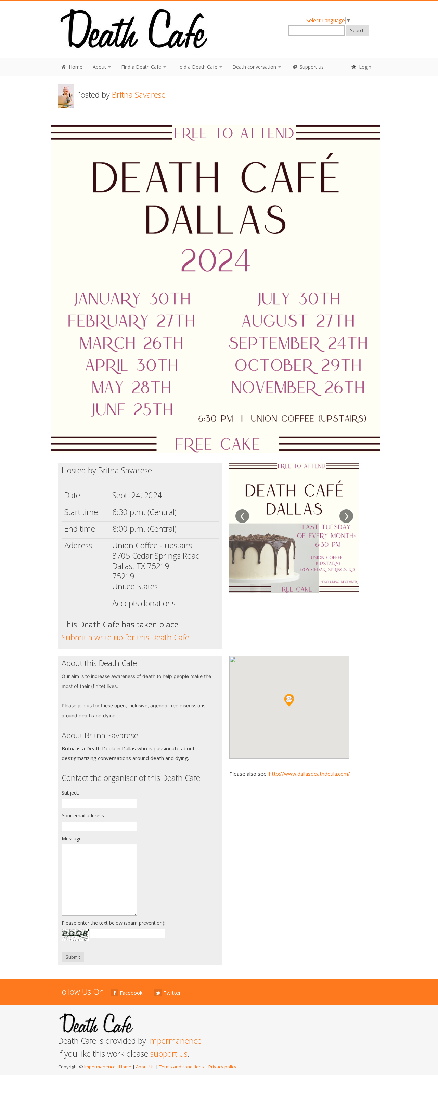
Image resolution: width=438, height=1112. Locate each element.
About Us (145, 1066)
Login (364, 67)
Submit (73, 957)
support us (169, 1053)
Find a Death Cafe (142, 67)
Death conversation (255, 67)
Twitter (172, 992)
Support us (311, 67)
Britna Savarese (139, 94)
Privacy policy (222, 1066)
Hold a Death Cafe (197, 67)
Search (357, 30)
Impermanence (175, 1040)
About (100, 67)
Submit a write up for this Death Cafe (125, 637)
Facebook (131, 992)
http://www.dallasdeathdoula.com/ (309, 773)
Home (74, 67)
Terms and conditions (181, 1066)
